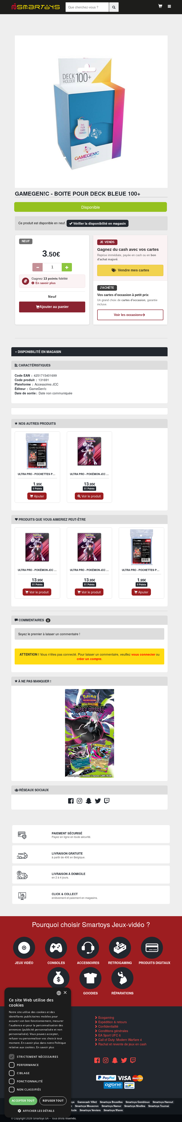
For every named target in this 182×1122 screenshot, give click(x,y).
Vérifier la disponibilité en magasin (99, 223)
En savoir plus (45, 283)
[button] (38, 1110)
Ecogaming (105, 1017)
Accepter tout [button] (23, 1101)
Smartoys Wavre (113, 1110)
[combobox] (59, 993)
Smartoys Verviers (90, 1110)
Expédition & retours (112, 1022)
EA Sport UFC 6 (109, 1035)
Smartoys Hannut (163, 1102)
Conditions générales (112, 1030)
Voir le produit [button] (91, 496)
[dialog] (37, 1053)
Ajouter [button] (38, 496)
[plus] (67, 267)
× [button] (65, 992)
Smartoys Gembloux (138, 1102)
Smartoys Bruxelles (111, 1102)
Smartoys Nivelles (134, 1106)
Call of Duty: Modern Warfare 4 (119, 1039)
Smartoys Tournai (158, 1106)
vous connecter (143, 654)
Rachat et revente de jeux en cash (121, 1044)
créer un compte (89, 658)
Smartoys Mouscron (87, 1106)
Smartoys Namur (111, 1106)
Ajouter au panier (54, 307)
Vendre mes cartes (133, 270)
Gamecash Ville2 (87, 1102)
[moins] (37, 267)
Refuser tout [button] (53, 1101)
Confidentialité (107, 1026)
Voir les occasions (128, 315)
